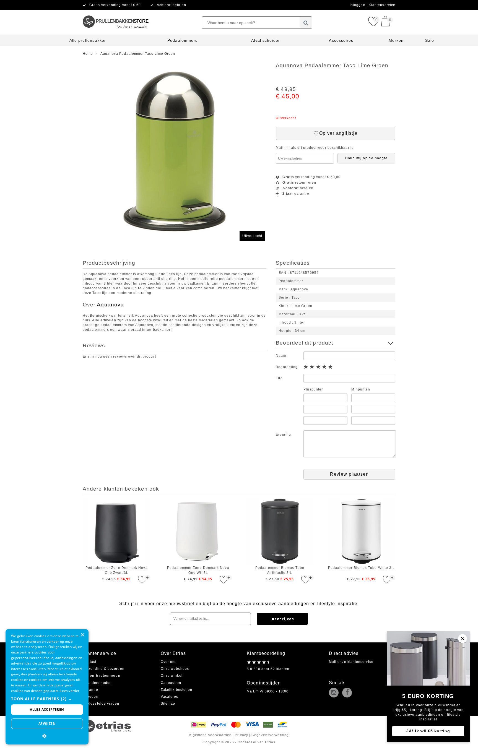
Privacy (241, 735)
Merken (396, 40)
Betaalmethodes (97, 683)
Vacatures (169, 697)
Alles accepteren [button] (47, 709)
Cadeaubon (171, 683)
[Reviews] (258, 662)
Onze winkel (172, 676)
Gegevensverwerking (270, 735)
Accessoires (341, 40)
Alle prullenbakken (88, 40)
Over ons (169, 662)
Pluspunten (313, 389)
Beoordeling (287, 367)
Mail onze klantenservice (351, 662)
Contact (90, 662)
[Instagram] (335, 693)
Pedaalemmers (182, 40)
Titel (280, 378)
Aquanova (110, 305)
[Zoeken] (306, 22)
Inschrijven (282, 619)
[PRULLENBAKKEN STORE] (115, 12)
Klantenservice (382, 5)
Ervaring (283, 434)
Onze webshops (175, 669)
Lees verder (69, 690)
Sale (429, 40)
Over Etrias (173, 653)
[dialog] (47, 686)
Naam (281, 356)
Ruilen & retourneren (101, 676)
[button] (47, 698)
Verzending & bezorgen (103, 669)
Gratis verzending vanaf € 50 (115, 5)
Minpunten (360, 389)
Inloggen (358, 5)
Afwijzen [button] (47, 723)
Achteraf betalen (171, 5)
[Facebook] (348, 693)
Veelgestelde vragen (101, 703)
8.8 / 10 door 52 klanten (268, 669)
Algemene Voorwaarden (210, 735)
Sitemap (168, 703)
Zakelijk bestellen (176, 690)
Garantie (90, 690)
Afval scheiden (266, 40)
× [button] (82, 635)
